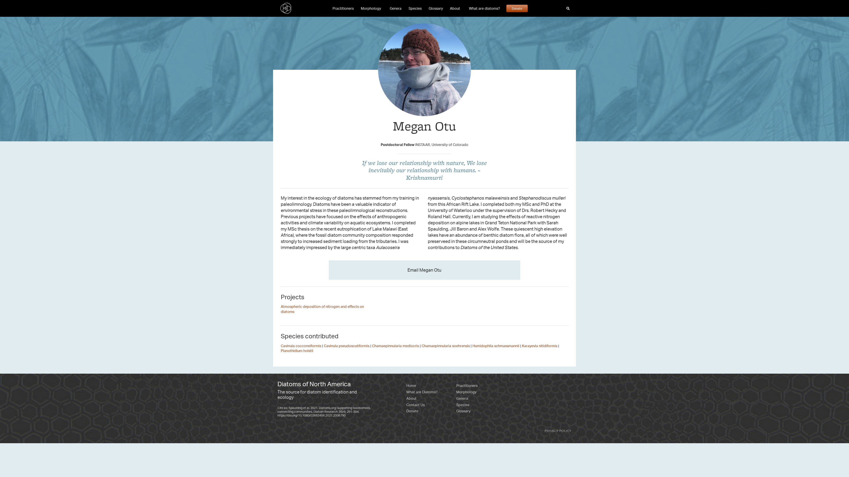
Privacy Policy (558, 431)
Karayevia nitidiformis (539, 346)
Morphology (371, 8)
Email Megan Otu (424, 270)
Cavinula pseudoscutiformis (346, 346)
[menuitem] (343, 8)
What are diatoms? (484, 8)
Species (415, 8)
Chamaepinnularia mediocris (395, 346)
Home (411, 385)
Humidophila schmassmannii (495, 346)
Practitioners (343, 8)
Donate (517, 8)
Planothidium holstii (297, 350)
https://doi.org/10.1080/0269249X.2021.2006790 (311, 415)
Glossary (436, 8)
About (455, 8)
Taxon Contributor (424, 136)
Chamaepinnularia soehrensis (446, 346)
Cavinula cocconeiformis (301, 346)
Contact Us (415, 405)
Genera (396, 8)
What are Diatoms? (422, 392)
